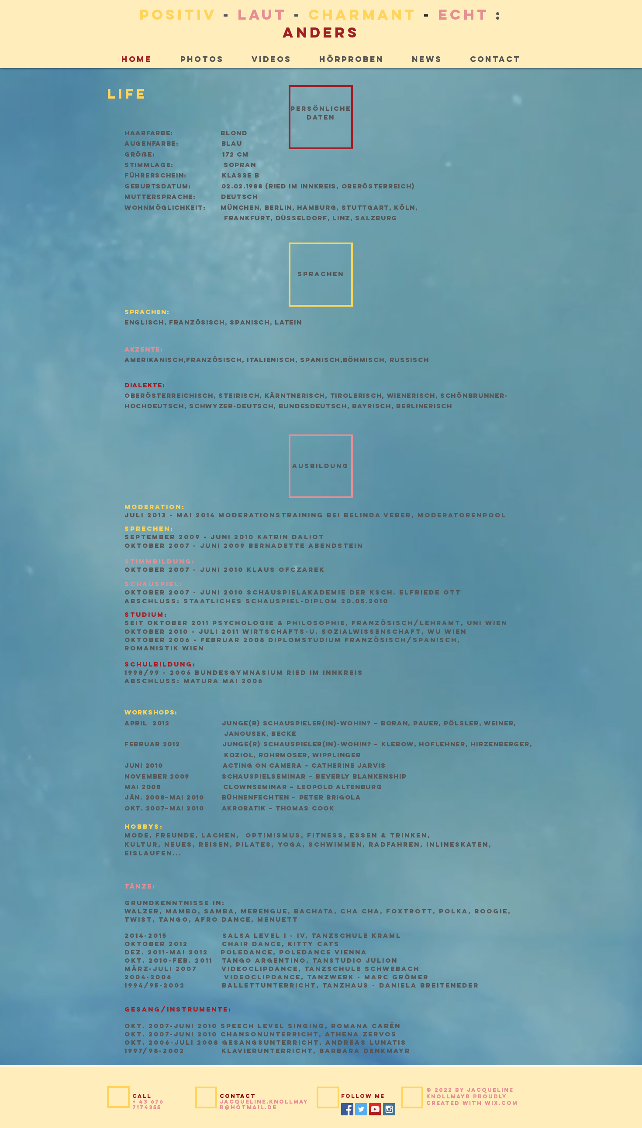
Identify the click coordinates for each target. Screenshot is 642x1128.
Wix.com (501, 1103)
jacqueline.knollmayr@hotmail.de (264, 1104)
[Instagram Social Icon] (389, 1109)
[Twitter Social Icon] (361, 1109)
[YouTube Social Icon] (375, 1109)
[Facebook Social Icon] (347, 1109)
